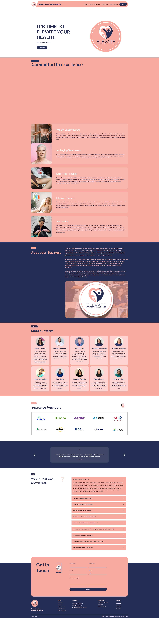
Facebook (118, 603)
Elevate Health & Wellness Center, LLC (37, 609)
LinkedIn (118, 608)
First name (72, 563)
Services (60, 602)
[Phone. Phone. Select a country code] (91, 573)
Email (71, 571)
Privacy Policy (34, 616)
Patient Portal (61, 608)
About (59, 604)
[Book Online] (64, 607)
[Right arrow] (124, 455)
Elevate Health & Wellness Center (49, 4)
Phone (90, 571)
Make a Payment (62, 610)
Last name (92, 563)
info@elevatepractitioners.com (79, 607)
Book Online (60, 606)
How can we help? (74, 578)
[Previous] (34, 455)
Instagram (118, 605)
